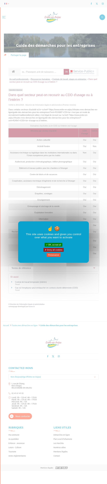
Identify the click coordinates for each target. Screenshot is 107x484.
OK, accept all (54, 245)
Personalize (53, 255)
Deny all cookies (54, 250)
